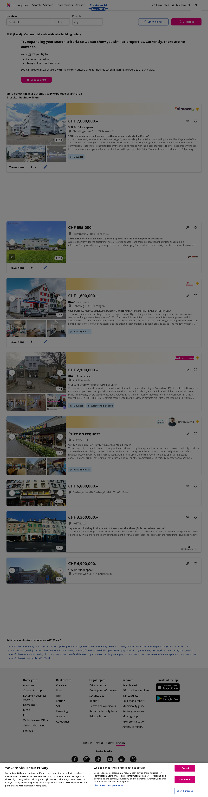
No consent (185, 779)
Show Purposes (185, 790)
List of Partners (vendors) (108, 785)
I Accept (185, 768)
